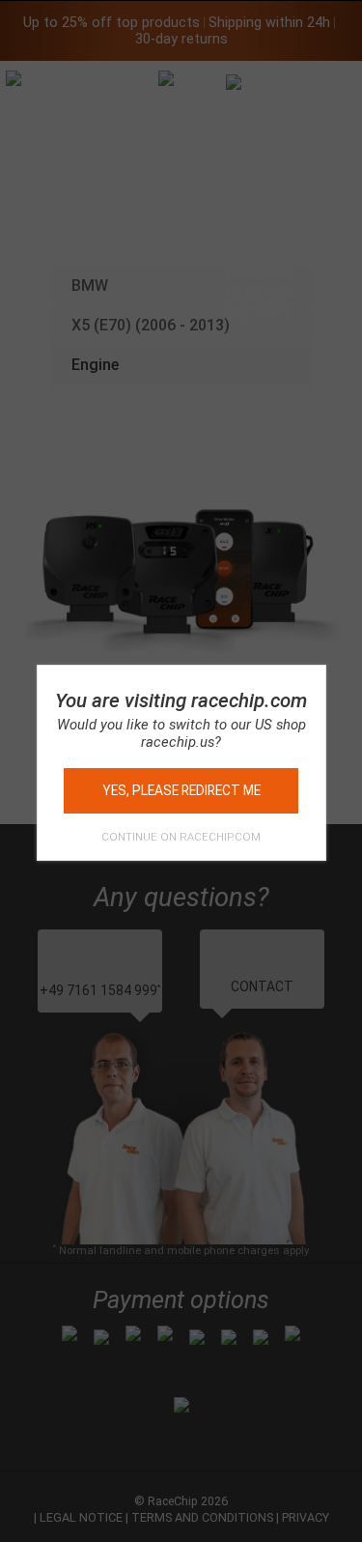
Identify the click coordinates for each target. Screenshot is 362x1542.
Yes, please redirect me (181, 790)
